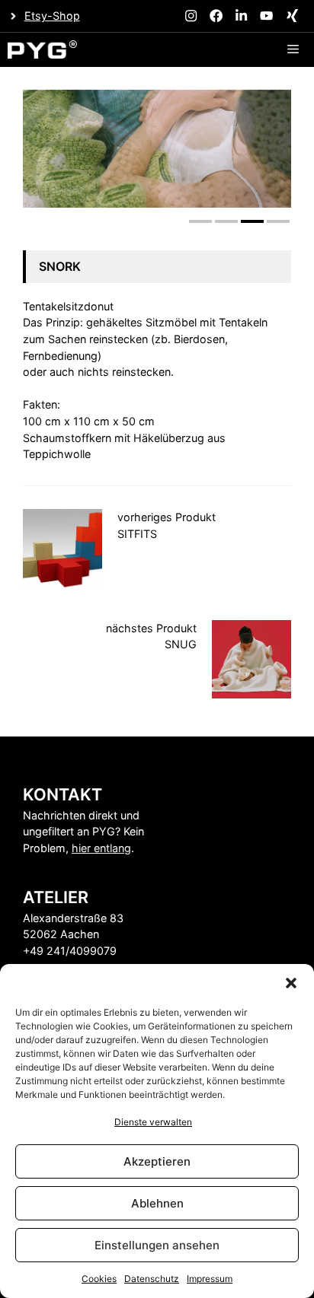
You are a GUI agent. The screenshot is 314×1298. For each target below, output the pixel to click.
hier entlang (101, 847)
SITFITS (137, 533)
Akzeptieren (157, 1161)
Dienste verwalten (153, 1122)
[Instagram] (190, 16)
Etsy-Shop (52, 15)
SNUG (181, 644)
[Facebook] (216, 16)
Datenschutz (151, 1278)
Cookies (99, 1278)
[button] (291, 983)
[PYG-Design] (42, 50)
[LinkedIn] (241, 16)
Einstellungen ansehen (157, 1245)
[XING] (292, 16)
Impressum (209, 1278)
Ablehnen (157, 1203)
